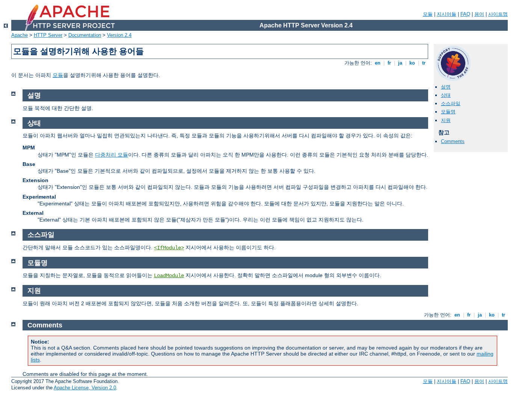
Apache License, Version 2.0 (85, 387)
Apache (19, 35)
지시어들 (446, 14)
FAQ (465, 14)
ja (400, 63)
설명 (446, 87)
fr (389, 63)
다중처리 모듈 (111, 155)
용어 (479, 14)
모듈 (428, 14)
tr (424, 63)
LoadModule (169, 276)
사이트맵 (498, 14)
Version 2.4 (119, 35)
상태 (446, 95)
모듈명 (448, 112)
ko (412, 63)
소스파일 (450, 103)
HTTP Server (48, 35)
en (377, 63)
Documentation (84, 35)
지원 (446, 120)
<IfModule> (169, 248)
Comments (453, 141)
